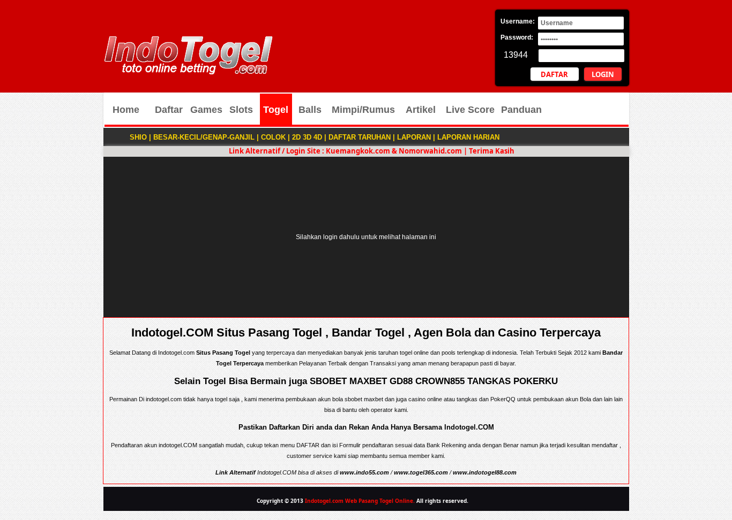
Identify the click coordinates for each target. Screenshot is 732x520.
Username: (518, 21)
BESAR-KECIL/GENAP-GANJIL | (206, 137)
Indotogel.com (324, 500)
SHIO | (140, 137)
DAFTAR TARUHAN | (361, 137)
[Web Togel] (188, 72)
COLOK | (275, 137)
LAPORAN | (416, 137)
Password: (517, 37)
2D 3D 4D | (309, 137)
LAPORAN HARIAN (468, 137)
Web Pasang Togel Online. (380, 500)
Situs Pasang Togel (223, 352)
